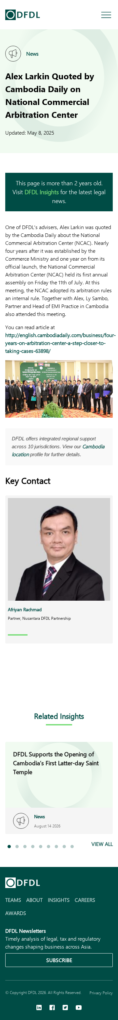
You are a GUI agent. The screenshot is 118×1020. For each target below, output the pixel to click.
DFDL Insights (42, 192)
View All (102, 843)
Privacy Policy (101, 992)
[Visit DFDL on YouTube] (79, 1008)
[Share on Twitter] (35, 690)
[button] (9, 846)
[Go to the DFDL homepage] (22, 15)
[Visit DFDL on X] (65, 1008)
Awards (15, 912)
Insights (58, 899)
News (32, 53)
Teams (13, 899)
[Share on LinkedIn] (9, 690)
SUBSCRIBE (59, 959)
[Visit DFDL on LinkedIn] (39, 1008)
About (34, 899)
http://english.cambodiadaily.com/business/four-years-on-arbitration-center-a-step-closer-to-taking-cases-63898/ (60, 342)
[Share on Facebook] (22, 690)
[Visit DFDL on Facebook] (52, 1008)
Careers (85, 899)
